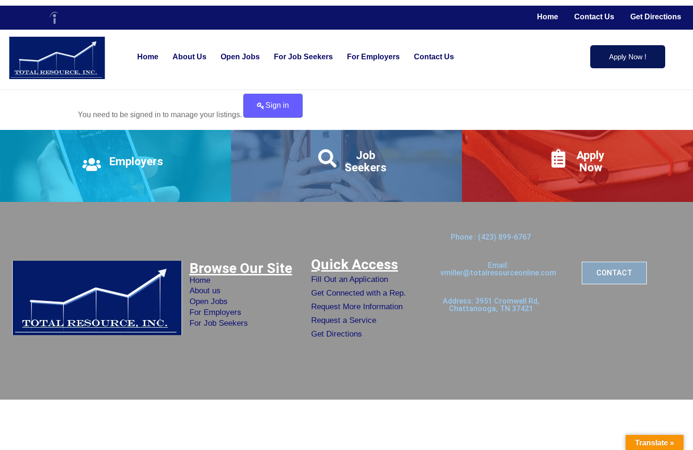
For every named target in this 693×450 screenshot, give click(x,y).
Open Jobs (240, 57)
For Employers (373, 57)
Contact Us (594, 17)
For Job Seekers (303, 57)
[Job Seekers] (327, 158)
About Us (189, 57)
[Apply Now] (558, 158)
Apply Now (590, 161)
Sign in (277, 105)
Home (547, 17)
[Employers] (91, 164)
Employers (136, 161)
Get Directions (655, 17)
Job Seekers (366, 161)
